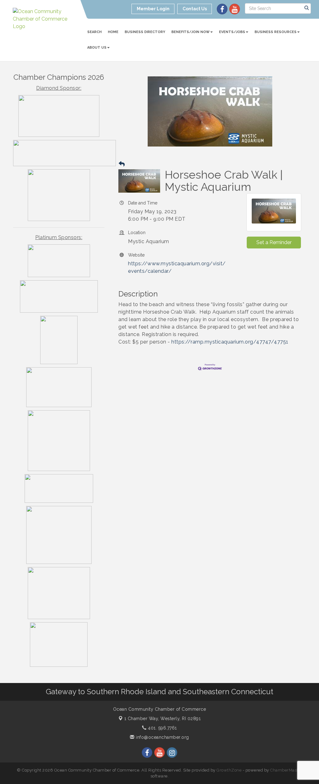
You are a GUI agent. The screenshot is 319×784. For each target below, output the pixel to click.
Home (113, 32)
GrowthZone (229, 770)
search (94, 32)
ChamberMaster (286, 770)
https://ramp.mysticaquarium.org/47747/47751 (229, 342)
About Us (97, 48)
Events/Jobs (232, 32)
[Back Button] (122, 164)
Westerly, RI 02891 (162, 718)
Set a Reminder (274, 242)
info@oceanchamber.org (162, 737)
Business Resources (276, 32)
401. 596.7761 (162, 727)
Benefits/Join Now (190, 32)
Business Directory (145, 32)
